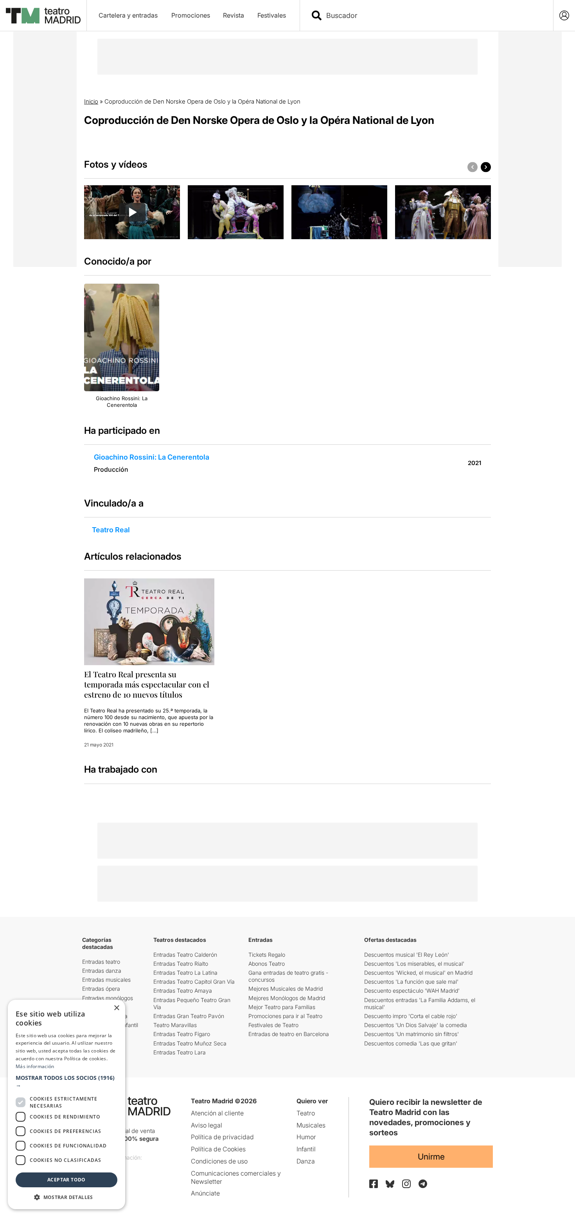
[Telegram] (423, 1183)
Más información (35, 1066)
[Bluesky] (390, 1184)
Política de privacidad (222, 1137)
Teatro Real (111, 530)
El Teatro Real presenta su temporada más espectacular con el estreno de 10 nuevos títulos (146, 684)
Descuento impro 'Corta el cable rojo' (410, 1016)
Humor (306, 1137)
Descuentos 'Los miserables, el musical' (414, 963)
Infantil (306, 1149)
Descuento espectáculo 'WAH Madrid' (412, 990)
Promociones (190, 15)
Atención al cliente (217, 1113)
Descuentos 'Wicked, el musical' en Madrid (418, 972)
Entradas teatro (101, 961)
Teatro (305, 1113)
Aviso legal (206, 1125)
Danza (305, 1161)
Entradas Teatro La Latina (185, 972)
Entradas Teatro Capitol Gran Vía (194, 981)
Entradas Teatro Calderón (185, 954)
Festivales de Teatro (273, 1025)
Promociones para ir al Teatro (285, 1016)
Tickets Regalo (266, 954)
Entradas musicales (106, 979)
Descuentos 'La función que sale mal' (411, 981)
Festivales (271, 15)
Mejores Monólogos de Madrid (286, 998)
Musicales (310, 1125)
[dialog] (66, 1104)
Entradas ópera (101, 988)
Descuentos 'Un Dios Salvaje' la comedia (415, 1025)
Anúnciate (205, 1193)
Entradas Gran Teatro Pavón (188, 1016)
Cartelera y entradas (128, 15)
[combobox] (433, 15)
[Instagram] (406, 1183)
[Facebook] (373, 1183)
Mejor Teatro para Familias (281, 1007)
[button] (66, 1081)
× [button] (116, 1008)
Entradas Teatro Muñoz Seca (189, 1043)
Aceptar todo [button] (66, 1179)
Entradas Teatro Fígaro (181, 1034)
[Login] (564, 15)
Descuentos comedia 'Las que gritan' (410, 1043)
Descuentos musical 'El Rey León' (406, 954)
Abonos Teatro (266, 963)
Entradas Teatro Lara (179, 1052)
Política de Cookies (218, 1149)
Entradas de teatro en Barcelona (288, 1034)
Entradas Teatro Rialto (180, 963)
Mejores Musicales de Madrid (285, 988)
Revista (233, 15)
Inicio (91, 101)
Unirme (431, 1157)
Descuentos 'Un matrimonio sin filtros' (411, 1034)
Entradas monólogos (107, 998)
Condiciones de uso (219, 1161)
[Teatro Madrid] (43, 15)
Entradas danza (101, 970)
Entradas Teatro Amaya (182, 990)
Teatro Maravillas (175, 1025)
